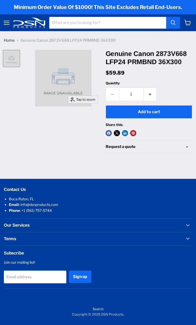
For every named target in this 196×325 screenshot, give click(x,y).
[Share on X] (117, 133)
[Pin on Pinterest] (133, 133)
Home (9, 40)
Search (98, 309)
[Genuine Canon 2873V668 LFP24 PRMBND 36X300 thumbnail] (11, 58)
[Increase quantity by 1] (150, 94)
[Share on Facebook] (109, 133)
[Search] (173, 23)
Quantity (113, 83)
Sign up (80, 276)
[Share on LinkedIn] (125, 133)
